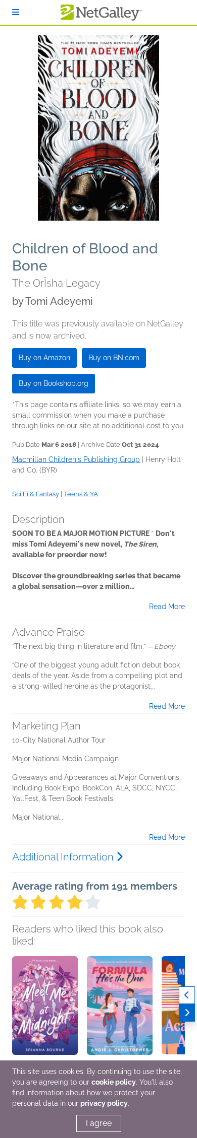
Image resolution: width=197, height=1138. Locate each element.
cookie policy (113, 1082)
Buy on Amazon (44, 358)
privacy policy (104, 1103)
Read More (167, 607)
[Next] (187, 1013)
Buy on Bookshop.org (53, 383)
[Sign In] (15, 12)
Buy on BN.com (113, 358)
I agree (99, 1123)
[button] (45, 1009)
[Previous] (187, 995)
